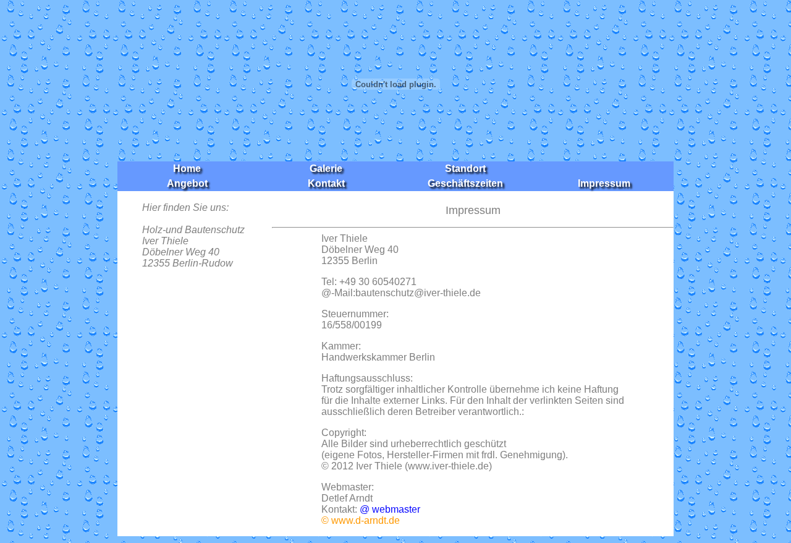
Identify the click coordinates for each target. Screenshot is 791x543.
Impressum (604, 183)
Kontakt (326, 183)
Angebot (187, 183)
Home (187, 168)
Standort (465, 168)
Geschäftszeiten (465, 183)
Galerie (326, 168)
